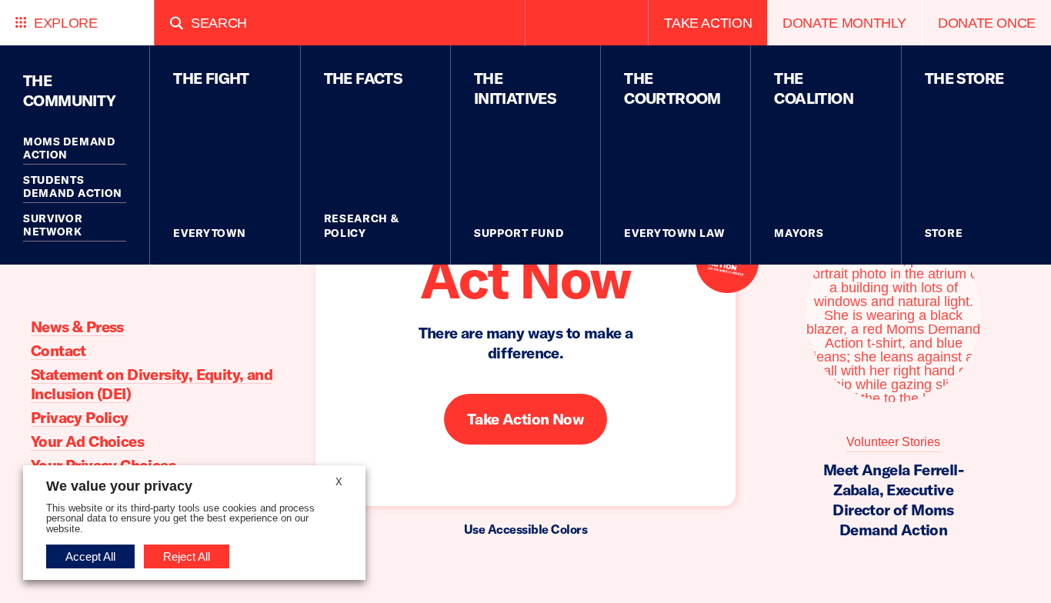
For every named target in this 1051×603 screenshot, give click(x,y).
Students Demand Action (72, 187)
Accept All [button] (90, 556)
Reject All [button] (186, 556)
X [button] (338, 482)
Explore (65, 23)
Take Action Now (525, 419)
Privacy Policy (79, 417)
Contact (58, 350)
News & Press (77, 326)
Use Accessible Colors (526, 529)
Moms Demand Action (69, 148)
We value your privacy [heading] (119, 486)
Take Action (708, 23)
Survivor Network (53, 225)
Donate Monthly (844, 23)
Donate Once (987, 23)
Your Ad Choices (87, 441)
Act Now (525, 277)
